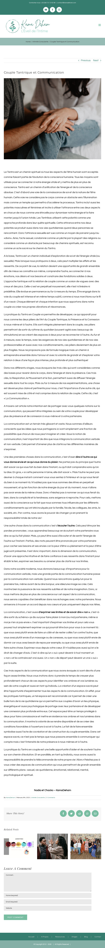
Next (96, 60)
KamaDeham (10, 797)
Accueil (31, 937)
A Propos (44, 937)
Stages (74, 937)
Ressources (60, 937)
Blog (86, 937)
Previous (86, 60)
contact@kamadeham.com (66, 3)
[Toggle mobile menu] (99, 25)
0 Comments (50, 797)
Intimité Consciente (38, 797)
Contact (97, 937)
